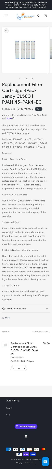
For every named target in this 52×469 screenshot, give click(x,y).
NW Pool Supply (24, 459)
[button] (6, 16)
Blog (8, 414)
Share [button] (7, 317)
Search (9, 408)
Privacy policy (30, 463)
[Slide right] (32, 78)
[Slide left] (19, 78)
